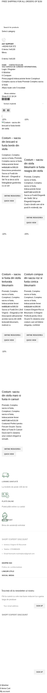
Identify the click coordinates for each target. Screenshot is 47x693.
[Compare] (5, 133)
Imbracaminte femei (22, 79)
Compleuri (35, 79)
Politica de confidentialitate (12, 567)
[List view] (8, 110)
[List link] (23, 548)
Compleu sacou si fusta (12, 82)
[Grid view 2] (3, 100)
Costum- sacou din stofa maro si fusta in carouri (11, 395)
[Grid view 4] (8, 100)
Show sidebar (9, 93)
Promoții (26, 82)
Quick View (9, 201)
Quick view (5, 206)
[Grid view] (4, 110)
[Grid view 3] (6, 100)
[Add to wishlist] (5, 190)
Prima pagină (8, 79)
